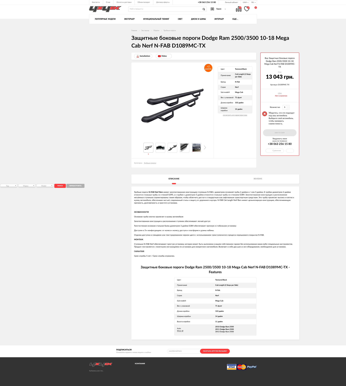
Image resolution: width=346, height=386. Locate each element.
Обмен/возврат (144, 2)
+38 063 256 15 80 (207, 2)
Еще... (235, 19)
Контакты (96, 2)
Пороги (156, 30)
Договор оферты (162, 2)
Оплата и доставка (124, 2)
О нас (108, 2)
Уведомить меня (279, 139)
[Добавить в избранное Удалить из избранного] (290, 151)
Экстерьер (145, 30)
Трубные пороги (170, 30)
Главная (134, 30)
